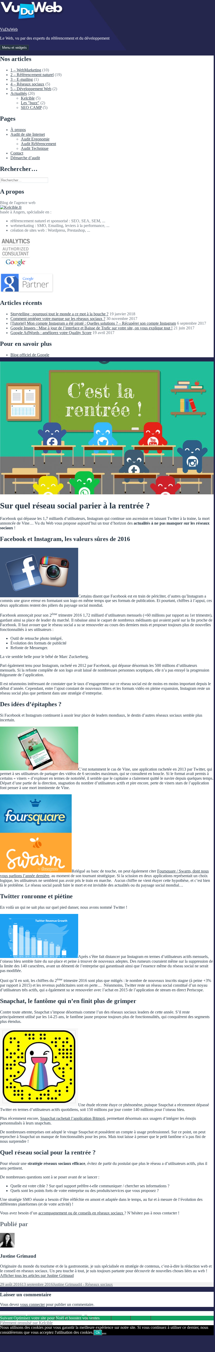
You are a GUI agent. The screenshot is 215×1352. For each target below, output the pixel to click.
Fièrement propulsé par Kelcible (26, 1322)
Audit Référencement (38, 144)
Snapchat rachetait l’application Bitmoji (72, 1118)
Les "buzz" (30, 103)
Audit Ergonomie (35, 139)
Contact (16, 153)
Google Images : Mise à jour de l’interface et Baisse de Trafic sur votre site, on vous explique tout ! (91, 328)
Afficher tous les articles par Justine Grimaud (37, 1275)
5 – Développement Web (30, 89)
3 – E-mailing (21, 79)
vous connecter (32, 1304)
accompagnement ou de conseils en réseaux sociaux (81, 1213)
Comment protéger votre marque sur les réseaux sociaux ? (57, 318)
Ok (98, 1333)
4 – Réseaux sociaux (27, 84)
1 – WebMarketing (25, 70)
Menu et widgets (14, 48)
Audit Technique (34, 148)
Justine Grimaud (66, 1284)
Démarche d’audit (25, 158)
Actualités (18, 93)
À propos (18, 129)
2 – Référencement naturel (32, 74)
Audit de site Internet (27, 134)
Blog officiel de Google (29, 355)
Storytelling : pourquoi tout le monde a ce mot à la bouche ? (59, 314)
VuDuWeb (9, 29)
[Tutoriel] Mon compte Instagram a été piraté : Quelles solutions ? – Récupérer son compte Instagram (93, 323)
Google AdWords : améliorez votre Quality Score (50, 332)
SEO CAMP (31, 107)
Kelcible (28, 98)
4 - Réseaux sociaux (96, 1284)
